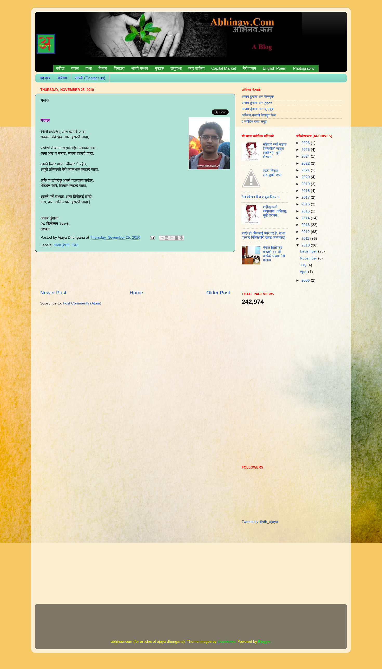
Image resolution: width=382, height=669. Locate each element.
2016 (306, 204)
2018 (306, 191)
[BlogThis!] (166, 238)
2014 (306, 218)
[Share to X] (171, 238)
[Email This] (161, 238)
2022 (306, 163)
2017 (306, 197)
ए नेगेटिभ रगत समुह (254, 122)
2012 (306, 232)
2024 (306, 156)
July (303, 265)
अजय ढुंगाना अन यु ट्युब (257, 109)
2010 (306, 245)
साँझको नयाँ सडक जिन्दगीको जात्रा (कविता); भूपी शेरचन (274, 150)
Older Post (218, 292)
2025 (306, 150)
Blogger (264, 642)
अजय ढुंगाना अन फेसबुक (258, 97)
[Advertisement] (135, 270)
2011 (305, 239)
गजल (74, 245)
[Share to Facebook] (176, 238)
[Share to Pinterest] (181, 238)
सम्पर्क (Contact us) (90, 78)
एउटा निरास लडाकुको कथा (272, 173)
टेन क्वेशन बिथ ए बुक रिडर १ (260, 197)
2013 (306, 225)
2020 (306, 177)
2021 (306, 170)
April (304, 272)
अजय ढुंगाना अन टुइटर (257, 103)
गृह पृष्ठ (45, 78)
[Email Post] (152, 237)
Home (136, 292)
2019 (306, 184)
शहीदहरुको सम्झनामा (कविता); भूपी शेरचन (275, 211)
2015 (306, 211)
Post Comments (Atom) (82, 303)
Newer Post (53, 292)
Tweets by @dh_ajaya (260, 522)
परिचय (62, 78)
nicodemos (226, 642)
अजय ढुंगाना (61, 245)
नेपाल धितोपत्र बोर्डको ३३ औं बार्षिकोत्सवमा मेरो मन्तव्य (274, 254)
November (309, 258)
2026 (306, 143)
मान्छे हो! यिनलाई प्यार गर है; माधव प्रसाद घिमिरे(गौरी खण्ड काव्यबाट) (263, 235)
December (309, 251)
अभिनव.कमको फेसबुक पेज (259, 115)
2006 (306, 280)
